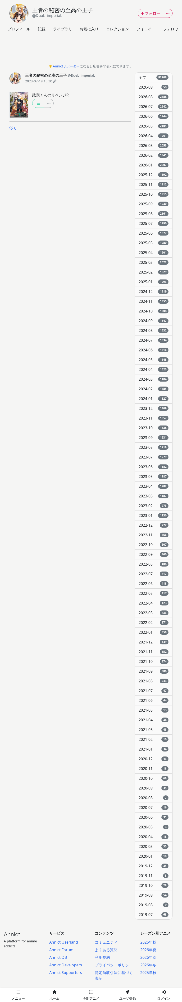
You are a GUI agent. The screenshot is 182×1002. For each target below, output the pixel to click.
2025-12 (153, 174)
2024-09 (153, 320)
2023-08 (153, 447)
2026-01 (153, 165)
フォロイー (145, 29)
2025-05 (153, 243)
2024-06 (153, 350)
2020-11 (153, 768)
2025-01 (153, 281)
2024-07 (153, 340)
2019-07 (153, 914)
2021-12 (153, 642)
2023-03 (153, 496)
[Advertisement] (91, 51)
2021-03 (153, 729)
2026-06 (153, 116)
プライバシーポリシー (114, 965)
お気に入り (89, 29)
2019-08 (153, 904)
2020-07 (153, 807)
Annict (12, 934)
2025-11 (153, 184)
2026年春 (148, 957)
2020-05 (153, 827)
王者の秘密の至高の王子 (62, 12)
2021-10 (153, 661)
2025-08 (153, 213)
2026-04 (153, 135)
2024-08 (153, 330)
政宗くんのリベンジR (50, 95)
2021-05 (153, 710)
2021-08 (153, 681)
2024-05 (153, 359)
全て (153, 77)
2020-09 (153, 788)
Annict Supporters (65, 972)
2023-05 (153, 476)
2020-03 (153, 846)
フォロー (152, 13)
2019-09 (153, 895)
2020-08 (153, 797)
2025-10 (153, 194)
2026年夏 (148, 949)
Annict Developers (65, 965)
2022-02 (153, 622)
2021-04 (153, 720)
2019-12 (153, 866)
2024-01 (153, 398)
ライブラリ (62, 29)
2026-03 (153, 145)
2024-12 (153, 291)
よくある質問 (106, 949)
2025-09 (153, 204)
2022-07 (153, 574)
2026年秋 (148, 942)
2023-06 (153, 466)
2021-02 (153, 739)
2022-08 (153, 564)
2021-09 (153, 671)
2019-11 (153, 875)
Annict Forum (61, 949)
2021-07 (153, 690)
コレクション (117, 29)
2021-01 (153, 749)
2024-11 (153, 301)
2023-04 (153, 486)
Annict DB (58, 957)
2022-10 (153, 544)
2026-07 (153, 106)
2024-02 (153, 389)
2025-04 (153, 252)
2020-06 (153, 817)
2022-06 (153, 583)
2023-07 (153, 457)
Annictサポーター (66, 66)
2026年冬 (148, 965)
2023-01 (153, 515)
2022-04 (153, 603)
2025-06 (153, 233)
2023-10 (153, 427)
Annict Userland (63, 942)
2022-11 (153, 535)
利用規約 (102, 957)
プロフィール (19, 29)
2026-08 (153, 96)
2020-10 (153, 778)
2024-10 (153, 311)
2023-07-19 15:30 (38, 81)
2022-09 (153, 554)
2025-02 (153, 272)
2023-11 (153, 418)
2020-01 (153, 856)
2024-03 (153, 379)
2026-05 (153, 126)
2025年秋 (148, 972)
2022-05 (153, 593)
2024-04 (153, 369)
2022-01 (153, 632)
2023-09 (153, 437)
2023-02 (153, 505)
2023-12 (153, 408)
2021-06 (153, 700)
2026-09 (153, 87)
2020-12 (153, 758)
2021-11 (153, 651)
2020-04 (153, 836)
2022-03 (153, 612)
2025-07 (153, 223)
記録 (42, 29)
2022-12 (153, 525)
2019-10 (153, 885)
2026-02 (153, 155)
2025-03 (153, 262)
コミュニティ (106, 942)
